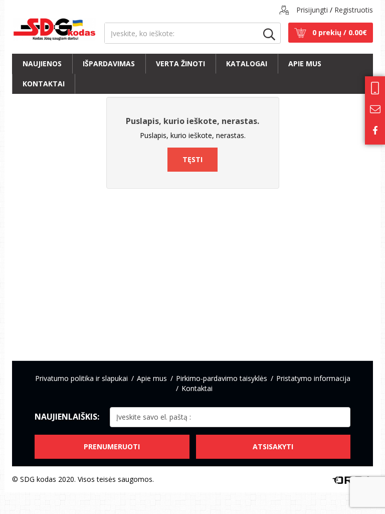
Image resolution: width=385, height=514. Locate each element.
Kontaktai (44, 83)
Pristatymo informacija (313, 378)
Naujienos (42, 63)
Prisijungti (312, 10)
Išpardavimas (109, 63)
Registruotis (353, 10)
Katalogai (246, 63)
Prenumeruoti (112, 446)
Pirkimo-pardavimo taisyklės (221, 378)
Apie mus (304, 63)
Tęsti (192, 159)
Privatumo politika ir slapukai (81, 378)
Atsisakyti (273, 446)
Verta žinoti (180, 63)
